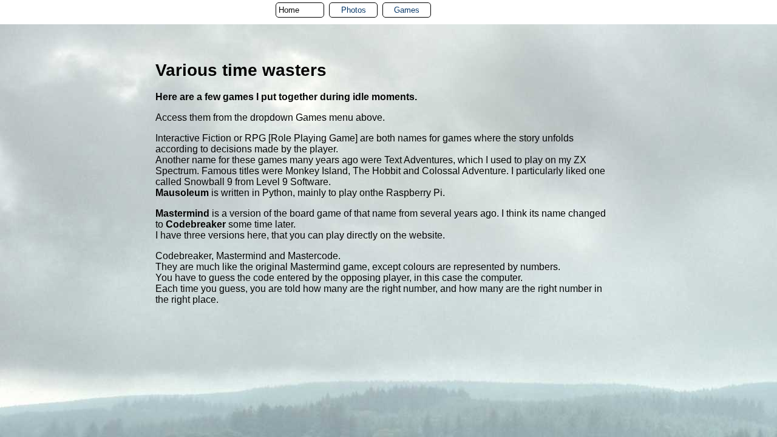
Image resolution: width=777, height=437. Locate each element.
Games (406, 10)
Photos (353, 10)
